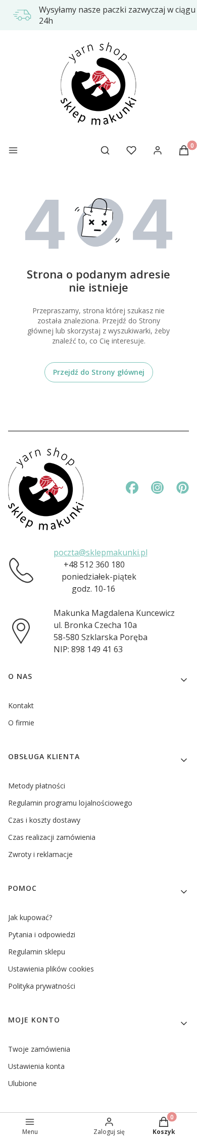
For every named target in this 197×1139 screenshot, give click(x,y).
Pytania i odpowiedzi (41, 934)
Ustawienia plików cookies (51, 969)
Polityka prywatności (41, 986)
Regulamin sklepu (36, 951)
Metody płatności (36, 785)
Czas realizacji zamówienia (51, 837)
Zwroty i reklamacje (40, 854)
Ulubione (22, 1083)
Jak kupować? (30, 917)
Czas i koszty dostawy (44, 820)
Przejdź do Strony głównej (98, 372)
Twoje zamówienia (39, 1049)
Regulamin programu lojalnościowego (70, 803)
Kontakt (21, 705)
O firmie (21, 722)
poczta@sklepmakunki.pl (100, 552)
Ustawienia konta (36, 1066)
